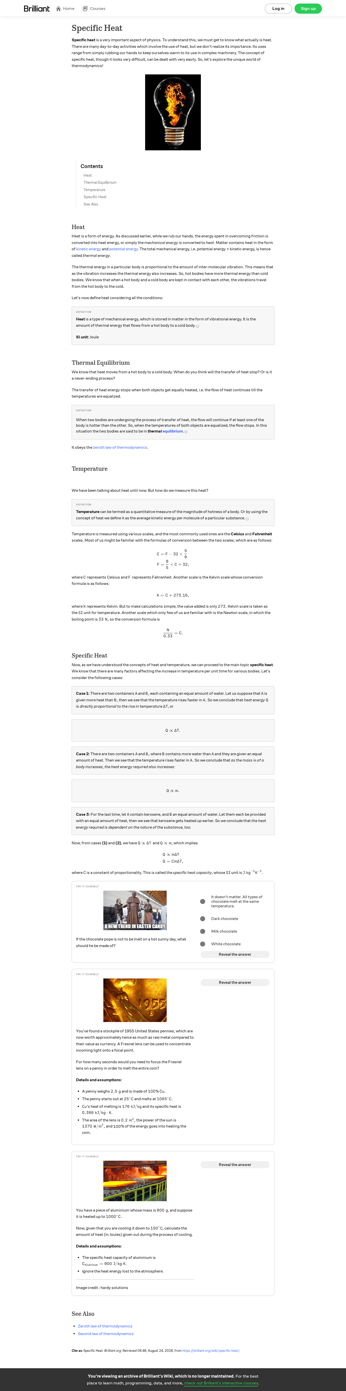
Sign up (308, 8)
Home (68, 8)
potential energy (123, 249)
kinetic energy (88, 249)
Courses (97, 8)
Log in (278, 8)
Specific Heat (95, 197)
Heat (88, 175)
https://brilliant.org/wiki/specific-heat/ (211, 1351)
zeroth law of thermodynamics (120, 447)
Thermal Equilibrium (100, 182)
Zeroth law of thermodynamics (105, 1326)
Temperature (94, 190)
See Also (91, 204)
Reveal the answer (235, 954)
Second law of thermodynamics (106, 1333)
